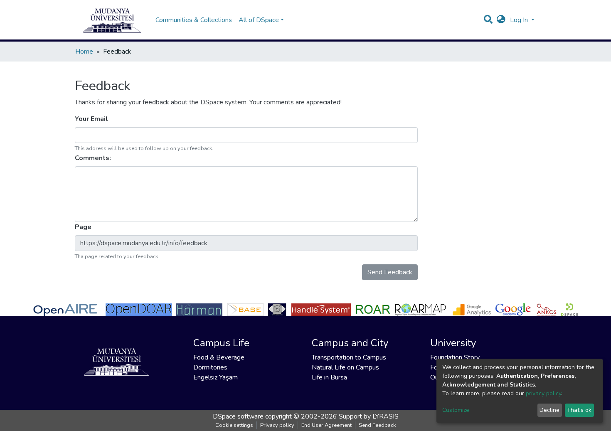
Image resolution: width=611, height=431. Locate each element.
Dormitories (210, 367)
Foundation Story (455, 357)
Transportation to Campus (349, 357)
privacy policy (543, 393)
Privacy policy (277, 425)
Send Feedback (389, 272)
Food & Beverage (218, 357)
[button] (501, 20)
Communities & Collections (193, 20)
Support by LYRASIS (369, 416)
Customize (455, 410)
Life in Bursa (329, 377)
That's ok (579, 410)
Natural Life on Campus (345, 367)
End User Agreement (326, 425)
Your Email (92, 118)
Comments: (94, 158)
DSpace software (238, 416)
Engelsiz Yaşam (215, 377)
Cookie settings (234, 425)
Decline (549, 410)
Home (84, 51)
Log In (520, 20)
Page (84, 227)
